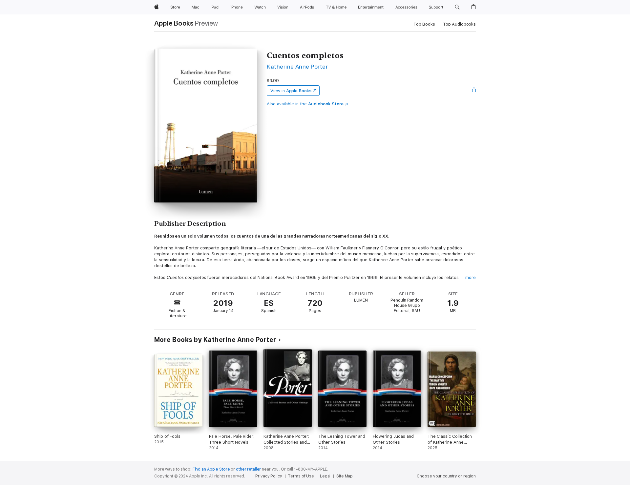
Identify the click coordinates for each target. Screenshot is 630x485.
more (470, 277)
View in (290, 90)
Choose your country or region (446, 476)
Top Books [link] (424, 24)
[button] (457, 7)
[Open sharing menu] (474, 90)
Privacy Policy (268, 476)
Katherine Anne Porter (297, 66)
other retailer (248, 469)
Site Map (344, 476)
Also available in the (305, 103)
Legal (325, 476)
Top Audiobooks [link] (459, 24)
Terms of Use (301, 476)
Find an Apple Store (211, 469)
